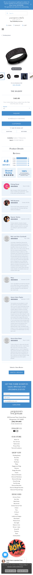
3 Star (14, 161)
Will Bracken (15, 201)
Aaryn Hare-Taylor (17, 297)
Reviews (16, 153)
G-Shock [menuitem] (16, 512)
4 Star (14, 160)
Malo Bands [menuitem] (16, 518)
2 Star (14, 163)
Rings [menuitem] (16, 464)
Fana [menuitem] (16, 510)
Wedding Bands (7, 35)
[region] (16, 56)
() (28, 158)
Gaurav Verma (15, 217)
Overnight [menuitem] (16, 523)
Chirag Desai (15, 184)
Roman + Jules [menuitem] (16, 527)
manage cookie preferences (15, 566)
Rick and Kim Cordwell (18, 236)
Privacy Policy (16, 446)
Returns (24, 131)
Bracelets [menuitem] (16, 457)
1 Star (14, 165)
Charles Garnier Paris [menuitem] (16, 505)
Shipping (9, 131)
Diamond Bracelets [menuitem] (16, 485)
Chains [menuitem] (16, 472)
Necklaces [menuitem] (16, 462)
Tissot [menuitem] (16, 533)
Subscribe (16, 405)
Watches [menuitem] (16, 468)
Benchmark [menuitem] (16, 503)
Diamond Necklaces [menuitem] (17, 477)
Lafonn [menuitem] (16, 514)
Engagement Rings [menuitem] (16, 466)
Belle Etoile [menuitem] (16, 501)
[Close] (31, 4)
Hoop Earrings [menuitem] (16, 481)
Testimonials (16, 444)
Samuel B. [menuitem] (16, 529)
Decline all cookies (10, 571)
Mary (12, 278)
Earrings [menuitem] (16, 459)
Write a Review (16, 372)
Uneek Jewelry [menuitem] (16, 535)
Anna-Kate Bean (16, 338)
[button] (8, 25)
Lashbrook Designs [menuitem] (16, 516)
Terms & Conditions (17, 448)
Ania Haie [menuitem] (16, 499)
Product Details (16, 148)
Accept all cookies (23, 571)
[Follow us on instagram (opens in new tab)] (17, 431)
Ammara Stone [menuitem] (16, 497)
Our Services (16, 441)
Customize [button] (16, 124)
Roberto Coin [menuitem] (16, 525)
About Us (16, 439)
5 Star (14, 158)
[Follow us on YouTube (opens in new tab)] (14, 431)
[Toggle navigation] (3, 29)
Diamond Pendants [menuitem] (16, 474)
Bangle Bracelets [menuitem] (16, 470)
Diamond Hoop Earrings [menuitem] (16, 489)
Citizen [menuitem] (16, 508)
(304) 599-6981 (17, 85)
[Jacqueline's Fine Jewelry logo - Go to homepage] (16, 19)
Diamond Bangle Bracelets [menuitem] (16, 487)
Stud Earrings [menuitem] (16, 483)
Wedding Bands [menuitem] (16, 455)
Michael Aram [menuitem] (16, 520)
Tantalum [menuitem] (16, 531)
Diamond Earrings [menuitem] (16, 479)
